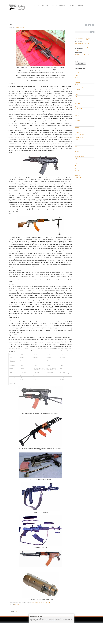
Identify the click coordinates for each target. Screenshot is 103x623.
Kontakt (80, 5)
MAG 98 (77, 115)
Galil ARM (77, 103)
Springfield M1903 (79, 156)
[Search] (92, 32)
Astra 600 (77, 82)
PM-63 (76, 139)
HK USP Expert (78, 108)
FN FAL (77, 96)
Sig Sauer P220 (78, 153)
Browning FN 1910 (79, 87)
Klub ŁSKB (54, 5)
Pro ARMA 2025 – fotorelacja (81, 47)
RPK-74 (28, 606)
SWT (76, 163)
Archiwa (77, 61)
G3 (75, 99)
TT (75, 168)
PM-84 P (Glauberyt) (79, 141)
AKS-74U (24, 606)
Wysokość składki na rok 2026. (82, 43)
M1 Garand (77, 120)
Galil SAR (77, 106)
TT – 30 (77, 170)
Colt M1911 (77, 89)
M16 (17, 611)
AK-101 (17, 606)
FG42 (76, 94)
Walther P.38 (78, 177)
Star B (76, 158)
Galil (76, 101)
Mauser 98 (77, 127)
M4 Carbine (77, 122)
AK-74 (15, 604)
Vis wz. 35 (77, 175)
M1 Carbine (77, 118)
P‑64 (76, 144)
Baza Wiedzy (72, 5)
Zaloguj (58, 15)
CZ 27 (76, 91)
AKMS (76, 80)
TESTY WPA (37, 5)
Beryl (76, 84)
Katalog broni (20, 604)
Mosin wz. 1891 (78, 132)
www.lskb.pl (46, 5)
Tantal (76, 165)
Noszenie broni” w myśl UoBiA (82, 54)
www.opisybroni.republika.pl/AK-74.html (40, 602)
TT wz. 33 (77, 173)
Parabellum (78, 149)
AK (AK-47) (20, 610)
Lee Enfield (78, 111)
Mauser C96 (78, 130)
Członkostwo (63, 5)
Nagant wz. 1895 (79, 137)
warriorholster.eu (79, 50)
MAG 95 (77, 113)
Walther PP (77, 180)
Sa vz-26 (77, 151)
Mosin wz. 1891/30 (79, 134)
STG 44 (76, 161)
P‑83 (76, 146)
